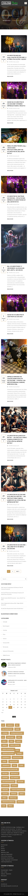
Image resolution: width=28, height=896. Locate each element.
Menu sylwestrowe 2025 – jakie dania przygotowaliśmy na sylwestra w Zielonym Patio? (17, 149)
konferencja (6, 757)
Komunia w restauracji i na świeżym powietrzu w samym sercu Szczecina (16, 672)
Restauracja (5, 647)
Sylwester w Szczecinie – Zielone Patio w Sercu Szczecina (17, 546)
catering (5, 733)
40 (3, 725)
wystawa (20, 801)
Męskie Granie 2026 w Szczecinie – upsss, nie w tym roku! (17, 681)
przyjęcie (5, 773)
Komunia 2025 (6, 642)
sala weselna (15, 777)
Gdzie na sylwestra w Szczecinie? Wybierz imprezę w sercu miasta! (16, 104)
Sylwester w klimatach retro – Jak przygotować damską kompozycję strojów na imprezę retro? (17, 439)
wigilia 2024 (13, 797)
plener (21, 765)
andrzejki (10, 725)
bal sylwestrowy (7, 729)
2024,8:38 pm (16, 386)
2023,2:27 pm (16, 551)
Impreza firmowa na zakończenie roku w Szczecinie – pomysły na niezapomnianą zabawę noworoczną (16, 380)
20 (3, 105)
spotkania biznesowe (8, 781)
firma (11, 741)
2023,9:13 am (16, 445)
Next (17, 571)
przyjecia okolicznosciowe (10, 769)
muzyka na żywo (17, 757)
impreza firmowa (14, 745)
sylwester (5, 785)
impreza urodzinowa (8, 749)
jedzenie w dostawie (8, 753)
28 (4, 548)
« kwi (2, 712)
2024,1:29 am (16, 319)
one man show (13, 761)
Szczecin (14, 785)
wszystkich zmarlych (8, 801)
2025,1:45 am (16, 61)
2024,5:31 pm (16, 156)
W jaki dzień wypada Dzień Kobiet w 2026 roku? (12, 608)
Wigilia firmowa (6, 655)
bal (17, 725)
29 (4, 439)
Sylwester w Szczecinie (8, 651)
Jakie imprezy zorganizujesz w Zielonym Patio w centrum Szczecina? (17, 664)
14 (4, 58)
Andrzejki (5, 621)
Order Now (17, 751)
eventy (4, 741)
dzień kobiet (10, 737)
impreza (5, 745)
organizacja (6, 765)
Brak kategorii (6, 626)
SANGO (23, 894)
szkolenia (5, 789)
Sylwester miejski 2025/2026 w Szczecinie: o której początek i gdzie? (16, 57)
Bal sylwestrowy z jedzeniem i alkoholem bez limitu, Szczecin (15, 268)
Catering (5, 630)
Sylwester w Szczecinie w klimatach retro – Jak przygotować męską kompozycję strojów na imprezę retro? (16, 498)
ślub (4, 805)
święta (10, 805)
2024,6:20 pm (16, 108)
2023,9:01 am (16, 504)
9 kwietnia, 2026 (12, 667)
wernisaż (13, 793)
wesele (22, 793)
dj (3, 737)
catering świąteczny (16, 733)
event (19, 737)
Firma (4, 634)
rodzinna (5, 777)
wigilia (4, 797)
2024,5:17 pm (16, 204)
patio (14, 765)
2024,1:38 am (16, 272)
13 (3, 380)
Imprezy (4, 638)
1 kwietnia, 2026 (12, 675)
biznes (17, 729)
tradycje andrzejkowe (17, 789)
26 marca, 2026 (11, 684)
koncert (19, 753)
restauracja (14, 773)
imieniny (18, 741)
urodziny (5, 793)
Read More (10, 76)
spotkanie (20, 781)
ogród (4, 761)
